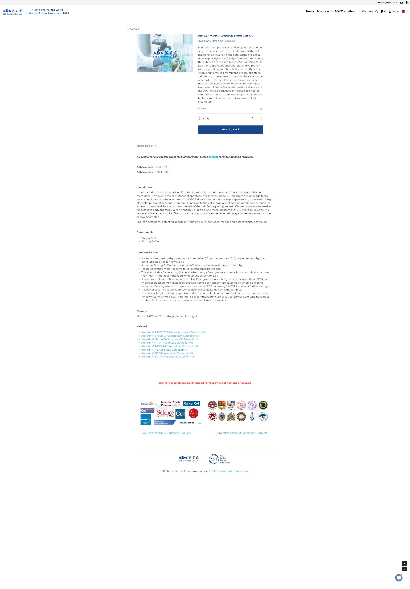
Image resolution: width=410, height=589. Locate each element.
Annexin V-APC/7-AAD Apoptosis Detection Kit (169, 346)
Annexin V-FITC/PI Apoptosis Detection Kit (167, 353)
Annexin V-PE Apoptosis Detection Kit (164, 349)
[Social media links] (401, 2)
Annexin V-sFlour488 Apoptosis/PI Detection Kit (170, 339)
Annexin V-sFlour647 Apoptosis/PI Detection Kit (170, 335)
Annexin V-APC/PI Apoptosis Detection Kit (167, 342)
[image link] (12, 11)
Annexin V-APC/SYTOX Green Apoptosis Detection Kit (173, 332)
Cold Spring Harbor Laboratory (229, 471)
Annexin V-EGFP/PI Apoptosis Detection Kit (167, 356)
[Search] (376, 11)
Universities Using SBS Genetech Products (241, 432)
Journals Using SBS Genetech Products (167, 432)
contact (213, 156)
